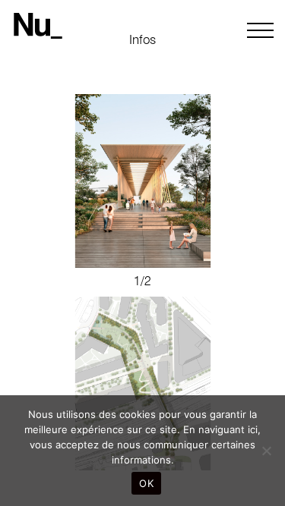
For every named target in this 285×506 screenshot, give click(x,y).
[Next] (142, 181)
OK (146, 483)
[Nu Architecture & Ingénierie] (38, 26)
